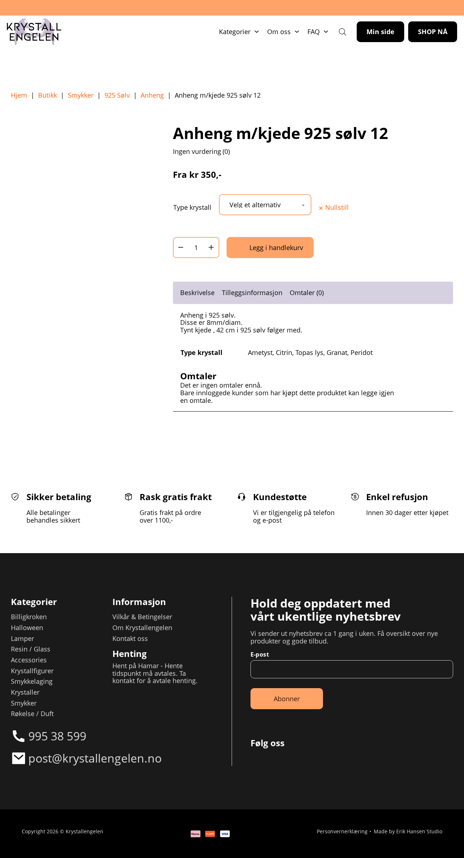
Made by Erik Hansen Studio (408, 832)
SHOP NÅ (432, 31)
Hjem (19, 95)
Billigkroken (29, 617)
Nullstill (337, 208)
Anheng (152, 95)
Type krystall (192, 207)
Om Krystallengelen (142, 628)
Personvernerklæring (342, 832)
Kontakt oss (130, 638)
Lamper (22, 638)
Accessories (29, 660)
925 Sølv (117, 95)
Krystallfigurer (32, 671)
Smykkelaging (32, 681)
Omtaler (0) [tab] (307, 292)
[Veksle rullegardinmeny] (256, 31)
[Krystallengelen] (34, 32)
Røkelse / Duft (32, 714)
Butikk (47, 95)
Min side (380, 31)
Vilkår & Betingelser (142, 617)
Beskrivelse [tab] (197, 292)
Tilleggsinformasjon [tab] (252, 292)
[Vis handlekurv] (434, 828)
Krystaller (25, 692)
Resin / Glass (30, 649)
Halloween (27, 628)
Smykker (81, 95)
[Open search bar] (342, 31)
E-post (259, 654)
